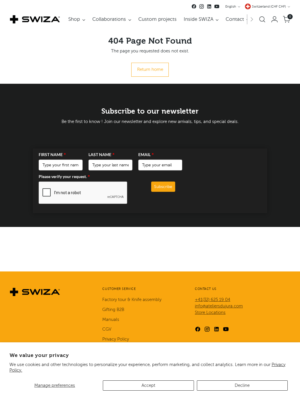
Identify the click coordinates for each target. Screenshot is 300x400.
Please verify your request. (64, 176)
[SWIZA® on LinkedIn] (209, 6)
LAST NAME (101, 154)
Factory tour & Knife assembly (131, 299)
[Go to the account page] (274, 19)
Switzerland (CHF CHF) (269, 6)
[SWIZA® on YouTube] (216, 6)
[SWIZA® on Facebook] (194, 6)
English (230, 6)
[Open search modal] (262, 19)
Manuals (110, 319)
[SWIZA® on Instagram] (201, 6)
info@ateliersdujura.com (219, 306)
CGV (106, 329)
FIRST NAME (52, 154)
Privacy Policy (115, 339)
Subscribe (163, 186)
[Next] (251, 19)
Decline (242, 385)
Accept (148, 385)
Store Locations (210, 312)
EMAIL (146, 154)
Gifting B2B (113, 309)
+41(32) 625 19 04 (212, 299)
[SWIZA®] (35, 19)
